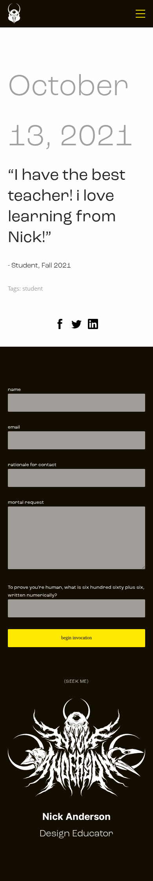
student (32, 288)
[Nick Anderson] (14, 13)
